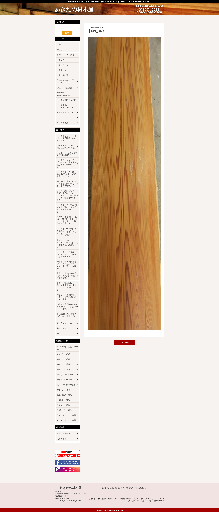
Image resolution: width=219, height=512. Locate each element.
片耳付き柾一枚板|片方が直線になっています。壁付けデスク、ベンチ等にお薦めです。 (67, 232)
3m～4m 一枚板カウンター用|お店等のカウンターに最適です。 (67, 183)
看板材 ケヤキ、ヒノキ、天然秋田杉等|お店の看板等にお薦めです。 (67, 243)
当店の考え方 (62, 123)
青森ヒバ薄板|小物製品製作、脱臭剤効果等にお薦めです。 (67, 275)
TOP (59, 45)
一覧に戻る (124, 342)
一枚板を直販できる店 (66, 100)
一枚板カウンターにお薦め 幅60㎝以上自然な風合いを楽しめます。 (67, 174)
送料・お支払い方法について (66, 81)
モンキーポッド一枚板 (66, 420)
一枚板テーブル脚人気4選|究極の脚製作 (67, 154)
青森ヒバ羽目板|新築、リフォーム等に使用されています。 (67, 297)
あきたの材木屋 (74, 9)
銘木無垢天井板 (63, 433)
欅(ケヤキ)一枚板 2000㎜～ (67, 348)
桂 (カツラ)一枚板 (64, 380)
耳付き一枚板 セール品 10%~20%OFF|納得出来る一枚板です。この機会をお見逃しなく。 (67, 220)
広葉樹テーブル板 (64, 323)
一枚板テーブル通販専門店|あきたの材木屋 (66, 146)
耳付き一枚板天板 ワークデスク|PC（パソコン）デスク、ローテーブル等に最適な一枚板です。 (67, 195)
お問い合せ (149, 499)
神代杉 (60, 334)
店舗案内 (60, 60)
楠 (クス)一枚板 (63, 359)
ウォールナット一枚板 (66, 415)
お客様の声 (61, 70)
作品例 (60, 50)
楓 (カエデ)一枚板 (64, 395)
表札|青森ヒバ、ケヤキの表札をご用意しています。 (67, 316)
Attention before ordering (63, 94)
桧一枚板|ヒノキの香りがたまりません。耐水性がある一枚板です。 (67, 254)
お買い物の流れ (63, 75)
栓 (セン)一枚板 (63, 400)
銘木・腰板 (61, 439)
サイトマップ (159, 499)
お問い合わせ (62, 65)
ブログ (60, 118)
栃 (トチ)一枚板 (63, 390)
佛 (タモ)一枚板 (63, 364)
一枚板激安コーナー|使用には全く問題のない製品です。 (67, 138)
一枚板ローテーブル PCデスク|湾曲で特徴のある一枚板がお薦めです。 (67, 208)
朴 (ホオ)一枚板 (63, 405)
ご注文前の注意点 (64, 88)
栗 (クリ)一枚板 (63, 354)
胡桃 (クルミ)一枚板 (65, 374)
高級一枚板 (61, 328)
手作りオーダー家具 (65, 55)
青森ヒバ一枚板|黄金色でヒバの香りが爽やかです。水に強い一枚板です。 (67, 265)
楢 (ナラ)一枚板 (63, 369)
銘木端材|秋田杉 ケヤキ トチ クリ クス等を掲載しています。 (67, 306)
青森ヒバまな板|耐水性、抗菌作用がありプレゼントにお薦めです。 (66, 286)
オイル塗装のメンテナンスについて (66, 106)
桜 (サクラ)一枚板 (64, 410)
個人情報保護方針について (155, 501)
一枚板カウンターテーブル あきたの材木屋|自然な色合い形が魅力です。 (67, 163)
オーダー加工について (66, 112)
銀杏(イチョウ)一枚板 (66, 385)
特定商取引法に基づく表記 (135, 501)
